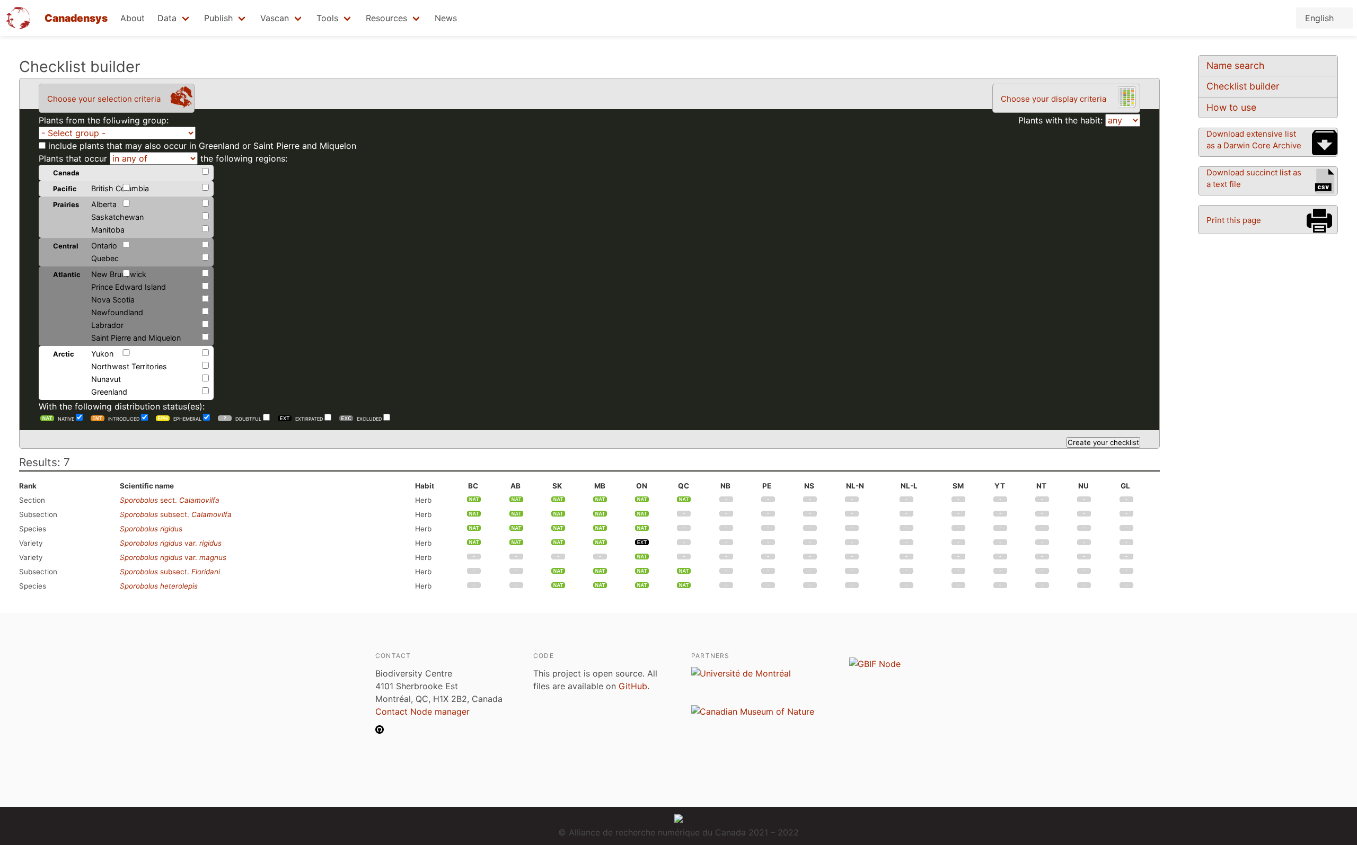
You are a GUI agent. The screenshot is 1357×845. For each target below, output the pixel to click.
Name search (1235, 65)
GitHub (633, 686)
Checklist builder (1243, 86)
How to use (1231, 107)
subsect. (176, 514)
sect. (169, 500)
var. (171, 543)
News (446, 18)
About (132, 18)
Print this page (1233, 220)
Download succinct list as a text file (1253, 178)
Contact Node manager (422, 711)
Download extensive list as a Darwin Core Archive (1253, 139)
